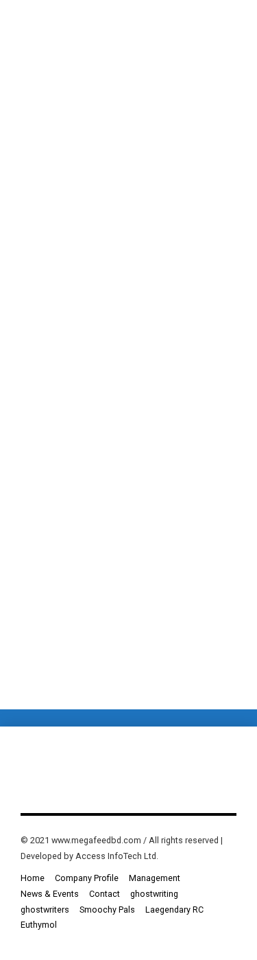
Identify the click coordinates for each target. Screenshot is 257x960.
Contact (104, 894)
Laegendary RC (174, 909)
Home (33, 878)
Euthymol (39, 924)
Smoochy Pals (107, 909)
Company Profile (87, 878)
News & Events (50, 894)
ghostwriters (45, 909)
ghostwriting (154, 894)
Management (154, 878)
